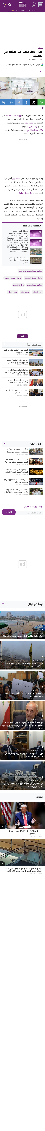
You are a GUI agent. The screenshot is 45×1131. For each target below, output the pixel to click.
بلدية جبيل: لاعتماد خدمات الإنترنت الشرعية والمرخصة (19, 250)
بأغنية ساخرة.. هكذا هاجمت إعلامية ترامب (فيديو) (25, 833)
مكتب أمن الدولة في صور (33, 130)
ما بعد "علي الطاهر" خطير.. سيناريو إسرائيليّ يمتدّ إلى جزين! (17, 361)
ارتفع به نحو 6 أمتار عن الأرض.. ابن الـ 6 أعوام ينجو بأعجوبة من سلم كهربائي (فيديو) (24, 871)
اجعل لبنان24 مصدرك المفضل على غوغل (23, 64)
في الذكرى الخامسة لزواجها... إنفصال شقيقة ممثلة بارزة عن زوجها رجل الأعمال (16, 460)
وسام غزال (33, 126)
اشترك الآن (11, 10)
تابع (22, 336)
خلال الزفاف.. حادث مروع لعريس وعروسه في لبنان (16, 480)
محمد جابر (16, 178)
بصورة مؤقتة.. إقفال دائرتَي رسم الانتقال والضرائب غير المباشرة (18, 260)
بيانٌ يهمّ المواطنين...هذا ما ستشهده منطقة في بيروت (17, 450)
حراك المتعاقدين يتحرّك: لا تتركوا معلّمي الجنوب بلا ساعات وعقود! (16, 371)
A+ (36, 72)
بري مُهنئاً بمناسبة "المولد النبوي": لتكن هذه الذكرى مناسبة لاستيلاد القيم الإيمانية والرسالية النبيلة (16, 381)
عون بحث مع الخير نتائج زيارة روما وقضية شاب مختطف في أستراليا (16, 391)
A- (41, 72)
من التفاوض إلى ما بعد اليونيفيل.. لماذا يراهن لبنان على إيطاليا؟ (23, 785)
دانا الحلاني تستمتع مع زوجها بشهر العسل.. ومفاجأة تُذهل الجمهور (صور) (16, 490)
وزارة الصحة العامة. (26, 193)
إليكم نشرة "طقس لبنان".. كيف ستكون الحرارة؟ (16, 351)
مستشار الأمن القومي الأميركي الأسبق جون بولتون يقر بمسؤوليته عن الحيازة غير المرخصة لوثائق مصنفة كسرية (17, 234)
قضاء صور (29, 123)
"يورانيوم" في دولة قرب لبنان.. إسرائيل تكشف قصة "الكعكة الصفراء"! (16, 470)
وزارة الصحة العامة (13, 115)
